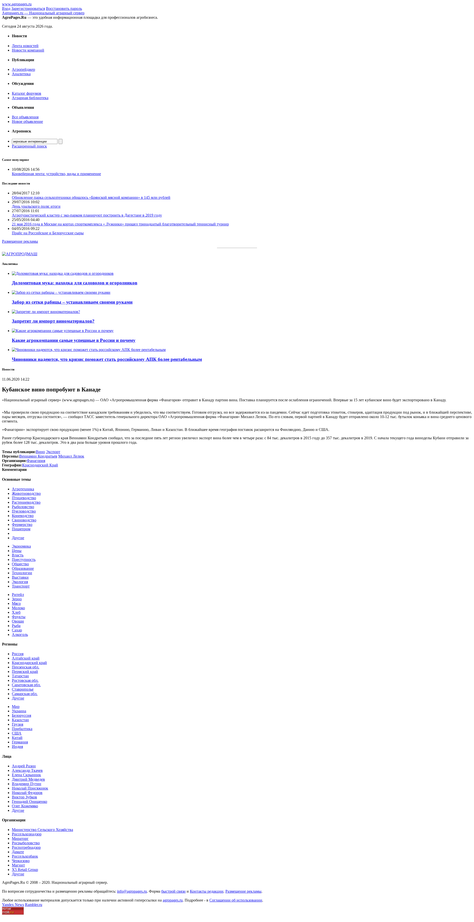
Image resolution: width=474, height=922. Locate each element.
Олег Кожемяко (25, 806)
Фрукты (18, 617)
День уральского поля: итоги (36, 206)
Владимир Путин (26, 784)
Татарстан (20, 676)
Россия (17, 654)
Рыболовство (23, 507)
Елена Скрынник (26, 775)
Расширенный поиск (29, 146)
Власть (17, 555)
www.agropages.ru (17, 4)
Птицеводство (24, 498)
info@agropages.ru (132, 891)
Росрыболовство (26, 843)
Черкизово (21, 861)
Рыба (16, 626)
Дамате (18, 852)
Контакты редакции (206, 891)
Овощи (18, 621)
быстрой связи (173, 891)
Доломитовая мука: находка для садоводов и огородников (74, 282)
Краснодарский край (29, 663)
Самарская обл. (25, 694)
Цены (16, 551)
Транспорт (21, 586)
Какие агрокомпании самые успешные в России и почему (74, 340)
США (16, 733)
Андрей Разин (24, 766)
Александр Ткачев (27, 770)
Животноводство (26, 493)
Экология (20, 582)
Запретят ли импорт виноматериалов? (53, 321)
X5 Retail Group (25, 869)
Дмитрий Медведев (28, 779)
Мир (16, 706)
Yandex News (13, 905)
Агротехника (23, 489)
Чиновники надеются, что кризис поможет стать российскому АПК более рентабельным (107, 359)
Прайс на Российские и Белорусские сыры (48, 233)
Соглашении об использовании (235, 900)
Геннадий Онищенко (29, 801)
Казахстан (20, 720)
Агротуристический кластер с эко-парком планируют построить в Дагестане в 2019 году (87, 215)
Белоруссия (21, 715)
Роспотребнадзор (26, 847)
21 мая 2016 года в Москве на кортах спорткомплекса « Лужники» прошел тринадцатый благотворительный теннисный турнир (120, 224)
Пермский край (25, 671)
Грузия (17, 724)
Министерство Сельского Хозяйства (42, 830)
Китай (17, 738)
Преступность (24, 559)
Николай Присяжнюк (30, 788)
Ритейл (18, 594)
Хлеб (16, 612)
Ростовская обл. (25, 680)
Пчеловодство (24, 511)
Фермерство (22, 524)
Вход (6, 8)
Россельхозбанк (25, 856)
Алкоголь (20, 634)
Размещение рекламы (20, 241)
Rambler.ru (33, 905)
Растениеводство (26, 502)
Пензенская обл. (25, 667)
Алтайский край (26, 658)
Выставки (20, 577)
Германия (20, 742)
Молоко (18, 608)
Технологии (22, 573)
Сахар (17, 630)
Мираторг (20, 838)
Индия (17, 746)
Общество (20, 564)
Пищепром (21, 529)
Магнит (18, 865)
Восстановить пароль (64, 8)
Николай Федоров (27, 793)
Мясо (16, 603)
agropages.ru (173, 900)
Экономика (21, 546)
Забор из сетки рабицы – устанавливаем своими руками (72, 302)
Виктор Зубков (24, 797)
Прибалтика (22, 729)
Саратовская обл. (26, 685)
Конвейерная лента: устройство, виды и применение (56, 174)
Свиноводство (24, 520)
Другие (18, 538)
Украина (19, 711)
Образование (23, 568)
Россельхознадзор (26, 834)
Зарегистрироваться (28, 8)
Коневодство (23, 516)
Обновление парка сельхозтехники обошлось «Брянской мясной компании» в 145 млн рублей (91, 197)
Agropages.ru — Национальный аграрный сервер (43, 13)
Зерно (17, 599)
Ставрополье (23, 689)
